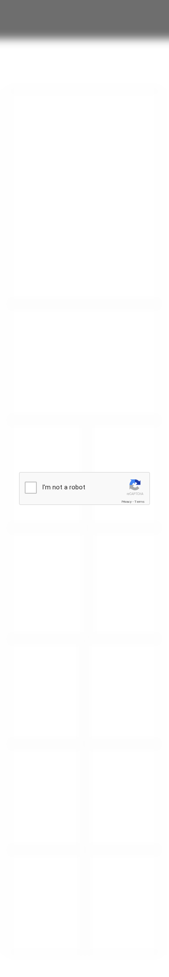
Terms (139, 502)
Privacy (126, 502)
